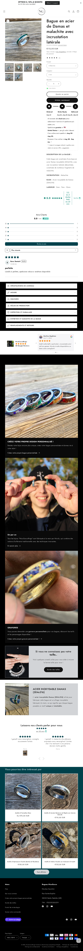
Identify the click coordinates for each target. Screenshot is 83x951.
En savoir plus (13, 546)
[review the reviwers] (71, 337)
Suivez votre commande (13, 912)
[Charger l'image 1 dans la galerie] (9, 67)
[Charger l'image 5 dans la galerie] (9, 77)
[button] (4, 11)
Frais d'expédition (61, 52)
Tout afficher (41, 872)
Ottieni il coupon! (52, 3)
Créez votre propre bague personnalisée (22, 453)
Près (6, 889)
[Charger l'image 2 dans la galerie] (18, 67)
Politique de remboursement (70, 945)
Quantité (49, 80)
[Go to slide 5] (57, 352)
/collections (62, 45)
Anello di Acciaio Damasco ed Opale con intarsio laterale (60, 814)
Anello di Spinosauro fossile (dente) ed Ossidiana (23, 862)
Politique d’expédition (63, 947)
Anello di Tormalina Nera (23, 813)
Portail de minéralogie (12, 907)
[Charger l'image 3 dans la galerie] (28, 67)
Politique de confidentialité (32, 947)
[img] (41, 728)
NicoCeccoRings (30, 945)
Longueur (49, 71)
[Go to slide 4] (55, 352)
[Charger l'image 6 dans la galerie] (18, 77)
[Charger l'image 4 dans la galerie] (37, 67)
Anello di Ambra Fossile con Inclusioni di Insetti (60, 862)
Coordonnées (74, 947)
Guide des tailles (53, 669)
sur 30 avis (40, 731)
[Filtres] (7, 250)
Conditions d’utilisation (48, 947)
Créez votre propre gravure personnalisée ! (23, 639)
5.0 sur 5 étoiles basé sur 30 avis (67, 198)
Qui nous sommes (11, 894)
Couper (49, 62)
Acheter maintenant (62, 100)
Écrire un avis (41, 244)
